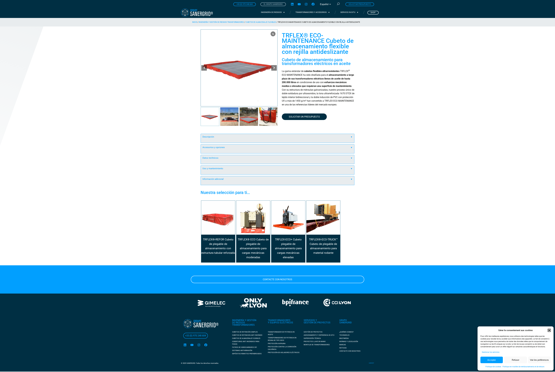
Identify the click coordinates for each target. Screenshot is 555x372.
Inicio (194, 22)
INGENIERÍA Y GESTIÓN (244, 320)
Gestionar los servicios (490, 352)
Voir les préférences (539, 360)
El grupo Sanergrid (273, 4)
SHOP (373, 12)
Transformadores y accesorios (311, 12)
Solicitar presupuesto (360, 4)
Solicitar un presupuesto (304, 116)
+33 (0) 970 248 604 (244, 4)
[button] (549, 330)
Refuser (515, 360)
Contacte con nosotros (277, 279)
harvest (371, 363)
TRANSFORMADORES (279, 320)
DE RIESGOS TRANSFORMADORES (243, 323)
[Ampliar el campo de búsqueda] (338, 4)
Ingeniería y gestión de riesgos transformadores (221, 22)
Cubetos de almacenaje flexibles (260, 22)
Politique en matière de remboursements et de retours (523, 367)
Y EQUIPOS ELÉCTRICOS (280, 322)
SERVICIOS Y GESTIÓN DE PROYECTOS (317, 321)
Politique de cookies (493, 367)
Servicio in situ (347, 12)
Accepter (491, 360)
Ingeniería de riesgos (271, 12)
